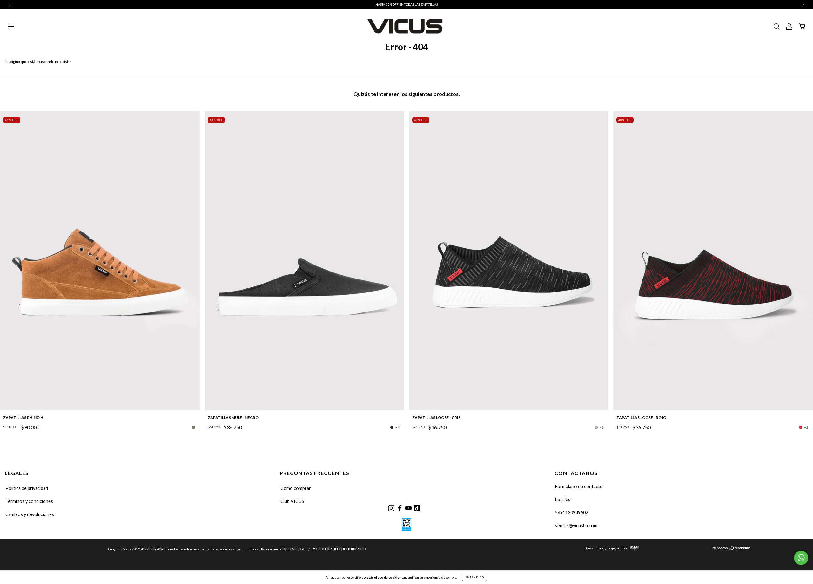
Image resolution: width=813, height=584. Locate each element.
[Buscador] (776, 27)
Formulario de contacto (579, 486)
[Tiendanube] (732, 548)
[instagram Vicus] (391, 508)
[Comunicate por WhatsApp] (801, 558)
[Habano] (193, 427)
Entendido (474, 577)
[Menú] (11, 27)
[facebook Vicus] (399, 508)
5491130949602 (571, 512)
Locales (562, 499)
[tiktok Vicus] (417, 508)
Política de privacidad (26, 488)
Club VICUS (292, 501)
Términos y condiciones (29, 501)
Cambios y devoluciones (29, 514)
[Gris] (596, 427)
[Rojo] (800, 427)
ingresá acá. (293, 548)
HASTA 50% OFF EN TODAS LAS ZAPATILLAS (406, 4)
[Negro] (391, 427)
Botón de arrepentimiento (339, 548)
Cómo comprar (295, 488)
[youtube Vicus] (408, 508)
